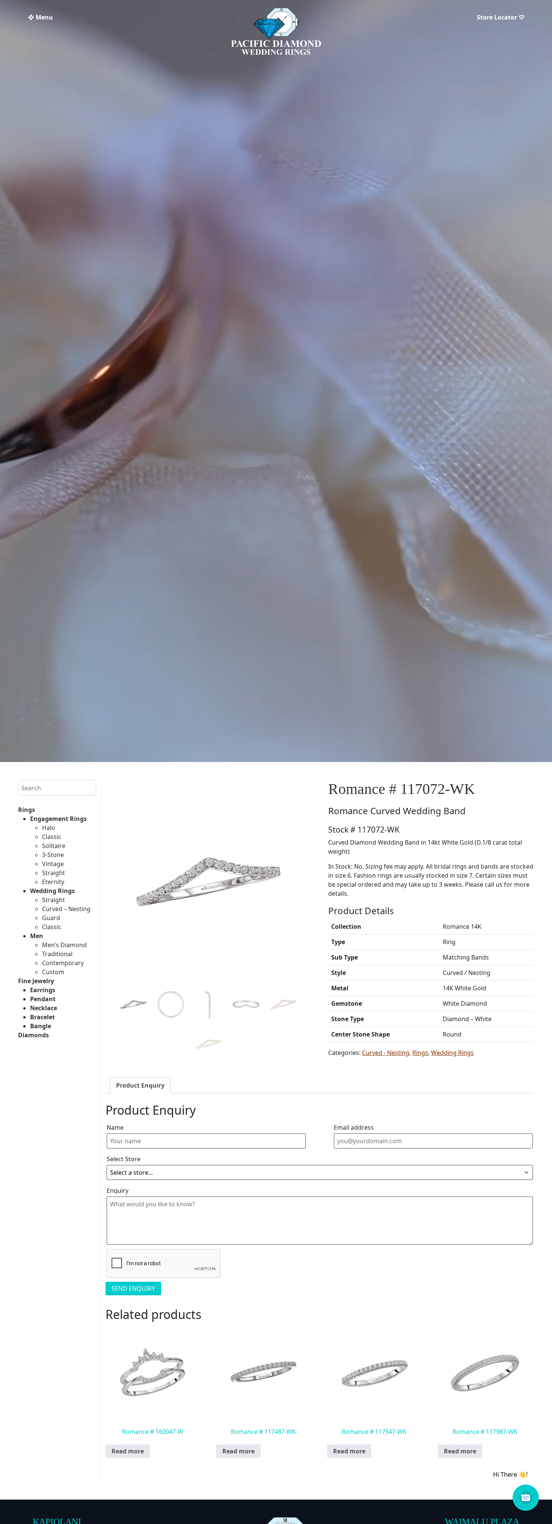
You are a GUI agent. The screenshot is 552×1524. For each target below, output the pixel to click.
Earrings (42, 990)
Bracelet (42, 1017)
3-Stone (53, 855)
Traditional (57, 954)
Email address (354, 1127)
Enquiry (117, 1190)
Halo (48, 828)
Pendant (43, 999)
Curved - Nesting (385, 1053)
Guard (51, 918)
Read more (128, 1451)
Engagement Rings (58, 819)
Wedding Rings (52, 891)
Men (36, 936)
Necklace (43, 1008)
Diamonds (33, 1035)
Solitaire (53, 846)
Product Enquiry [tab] (140, 1085)
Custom (53, 972)
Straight (53, 873)
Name (115, 1127)
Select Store (123, 1159)
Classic (51, 837)
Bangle (40, 1026)
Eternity (53, 882)
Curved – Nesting (66, 909)
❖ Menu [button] (40, 17)
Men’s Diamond (64, 945)
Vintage (53, 864)
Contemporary (63, 963)
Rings (26, 810)
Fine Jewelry (36, 981)
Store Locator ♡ (501, 17)
